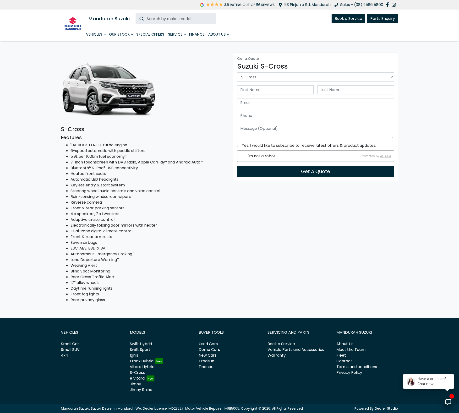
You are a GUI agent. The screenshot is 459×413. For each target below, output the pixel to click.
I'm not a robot (261, 156)
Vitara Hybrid (142, 367)
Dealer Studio (386, 408)
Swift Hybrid (141, 344)
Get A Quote (315, 171)
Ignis (134, 355)
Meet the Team (351, 349)
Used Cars (208, 344)
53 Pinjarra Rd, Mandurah (307, 4)
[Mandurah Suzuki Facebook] (388, 4)
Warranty (277, 355)
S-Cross (137, 372)
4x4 (64, 355)
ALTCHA (385, 156)
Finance (196, 34)
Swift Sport (140, 349)
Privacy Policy (349, 372)
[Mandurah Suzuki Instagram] (395, 4)
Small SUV (70, 349)
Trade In (206, 361)
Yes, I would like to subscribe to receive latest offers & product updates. (309, 145)
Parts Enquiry (382, 18)
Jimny (135, 384)
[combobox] (176, 18)
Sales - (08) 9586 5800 (361, 4)
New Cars (208, 355)
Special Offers (150, 34)
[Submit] (141, 18)
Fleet (341, 355)
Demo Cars (209, 349)
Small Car (70, 344)
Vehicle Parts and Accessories (296, 349)
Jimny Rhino (141, 389)
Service (175, 34)
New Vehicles (89, 34)
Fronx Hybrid (141, 361)
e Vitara (137, 378)
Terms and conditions (356, 367)
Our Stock (119, 34)
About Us (217, 34)
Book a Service (348, 18)
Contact (344, 361)
